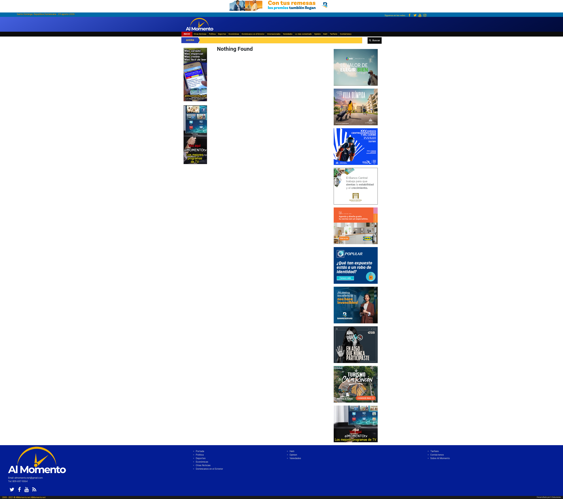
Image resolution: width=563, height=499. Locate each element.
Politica (200, 454)
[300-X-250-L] (356, 344)
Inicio (187, 34)
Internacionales (273, 34)
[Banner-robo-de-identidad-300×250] (356, 265)
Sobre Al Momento (440, 458)
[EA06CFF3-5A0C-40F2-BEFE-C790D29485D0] (195, 134)
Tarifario (333, 34)
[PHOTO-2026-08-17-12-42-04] (356, 67)
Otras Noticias (200, 34)
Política (212, 34)
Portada (200, 451)
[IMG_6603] (356, 384)
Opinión (317, 34)
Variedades (287, 34)
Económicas (234, 34)
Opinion (293, 454)
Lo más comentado (303, 34)
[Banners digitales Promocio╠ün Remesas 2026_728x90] (281, 5)
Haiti (292, 451)
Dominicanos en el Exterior (253, 34)
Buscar (376, 40)
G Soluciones (555, 497)
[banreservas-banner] (356, 304)
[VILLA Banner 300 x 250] (356, 106)
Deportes (222, 34)
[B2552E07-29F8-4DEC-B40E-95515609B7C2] (356, 423)
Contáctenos (345, 34)
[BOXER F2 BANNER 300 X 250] (356, 146)
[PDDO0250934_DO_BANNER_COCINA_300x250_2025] (356, 225)
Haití (325, 34)
